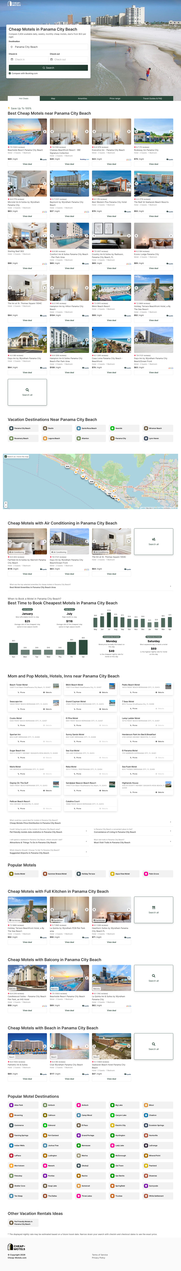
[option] (27, 131)
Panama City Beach (22, 428)
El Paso (85, 1125)
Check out (55, 54)
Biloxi (151, 1105)
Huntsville (153, 1135)
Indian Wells (19, 1145)
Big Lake (119, 1105)
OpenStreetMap (158, 508)
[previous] (10, 131)
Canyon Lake (120, 1115)
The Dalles (52, 1196)
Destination (14, 41)
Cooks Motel (19, 874)
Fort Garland (53, 1135)
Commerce (19, 1125)
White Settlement (156, 1196)
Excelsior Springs (156, 1125)
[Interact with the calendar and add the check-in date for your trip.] (12, 59)
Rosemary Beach (21, 438)
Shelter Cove (19, 1186)
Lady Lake (119, 1145)
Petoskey (18, 1176)
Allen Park (18, 1105)
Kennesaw (86, 1145)
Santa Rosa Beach (89, 428)
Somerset (86, 1186)
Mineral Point (154, 1155)
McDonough (120, 1155)
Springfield (120, 1186)
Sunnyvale (153, 1186)
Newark (51, 1166)
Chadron (152, 1115)
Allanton (85, 438)
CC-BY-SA (174, 508)
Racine (84, 1176)
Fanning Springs (21, 1135)
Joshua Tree (53, 1145)
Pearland (153, 1166)
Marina (85, 1155)
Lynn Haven (154, 438)
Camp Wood (87, 1115)
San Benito (119, 1176)
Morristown (19, 1166)
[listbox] (27, 131)
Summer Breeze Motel (57, 874)
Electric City (120, 1125)
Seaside (118, 428)
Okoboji (85, 1166)
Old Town (119, 1166)
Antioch (51, 1105)
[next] (44, 131)
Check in (13, 54)
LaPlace (17, 1155)
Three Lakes (87, 1196)
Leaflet (143, 508)
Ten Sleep (18, 1196)
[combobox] (48, 47)
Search (50, 67)
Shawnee (153, 1176)
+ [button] (6, 503)
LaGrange (153, 1145)
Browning (18, 1115)
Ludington (52, 1155)
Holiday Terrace (88, 874)
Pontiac (51, 1176)
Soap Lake (52, 1186)
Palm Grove (154, 874)
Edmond (51, 1125)
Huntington (120, 1135)
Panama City (120, 438)
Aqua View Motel (122, 874)
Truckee (118, 1196)
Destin (51, 428)
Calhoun (51, 1115)
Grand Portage (88, 1135)
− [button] (6, 506)
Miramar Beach (155, 428)
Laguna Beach (54, 438)
